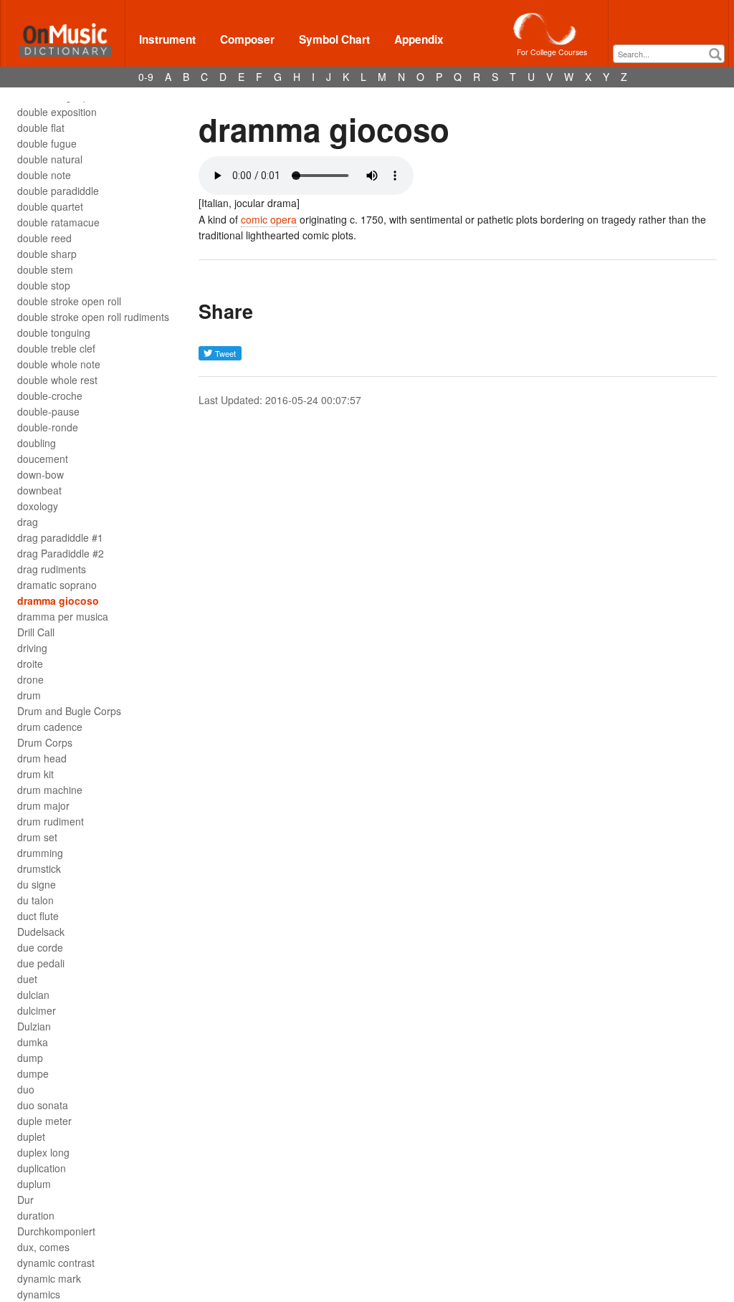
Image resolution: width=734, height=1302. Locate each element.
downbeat (39, 490)
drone (30, 679)
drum (29, 695)
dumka (32, 1042)
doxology (37, 506)
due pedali (41, 963)
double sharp (47, 253)
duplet (31, 1136)
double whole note (58, 364)
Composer (247, 39)
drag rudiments (51, 569)
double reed (44, 238)
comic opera (269, 219)
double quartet (50, 206)
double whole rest (57, 380)
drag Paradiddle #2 (60, 553)
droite (30, 663)
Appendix (419, 39)
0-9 (145, 77)
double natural (49, 159)
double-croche (49, 395)
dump (30, 1057)
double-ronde (47, 427)
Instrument (167, 39)
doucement (42, 458)
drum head (42, 758)
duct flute (38, 916)
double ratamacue (58, 222)
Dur (25, 1199)
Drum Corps (44, 742)
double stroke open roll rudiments (93, 317)
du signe (36, 884)
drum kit (35, 774)
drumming (40, 853)
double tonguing (53, 332)
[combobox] (669, 53)
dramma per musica (62, 616)
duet (27, 979)
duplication (41, 1168)
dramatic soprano (57, 585)
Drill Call (35, 632)
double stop (43, 285)
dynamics (38, 1294)
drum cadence (49, 726)
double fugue (47, 143)
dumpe (33, 1073)
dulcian (33, 994)
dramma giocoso (58, 600)
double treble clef (56, 348)
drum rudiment (50, 821)
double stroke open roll (69, 301)
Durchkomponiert (56, 1231)
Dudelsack (41, 931)
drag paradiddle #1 (60, 537)
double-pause (48, 411)
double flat (41, 127)
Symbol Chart (334, 39)
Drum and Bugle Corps (69, 711)
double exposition (57, 112)
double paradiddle (58, 190)
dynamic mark (49, 1278)
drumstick (39, 868)
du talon (35, 900)
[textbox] (672, 54)
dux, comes (43, 1247)
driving (32, 648)
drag (27, 521)
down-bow (40, 474)
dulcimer (36, 1010)
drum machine (49, 789)
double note (44, 175)
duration (35, 1215)
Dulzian (34, 1026)
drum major (43, 805)
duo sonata (42, 1105)
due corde (40, 947)
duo (25, 1089)
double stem (45, 269)
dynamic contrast (56, 1262)
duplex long (43, 1152)
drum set (37, 837)
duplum (34, 1184)
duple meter (44, 1121)
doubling (36, 443)
